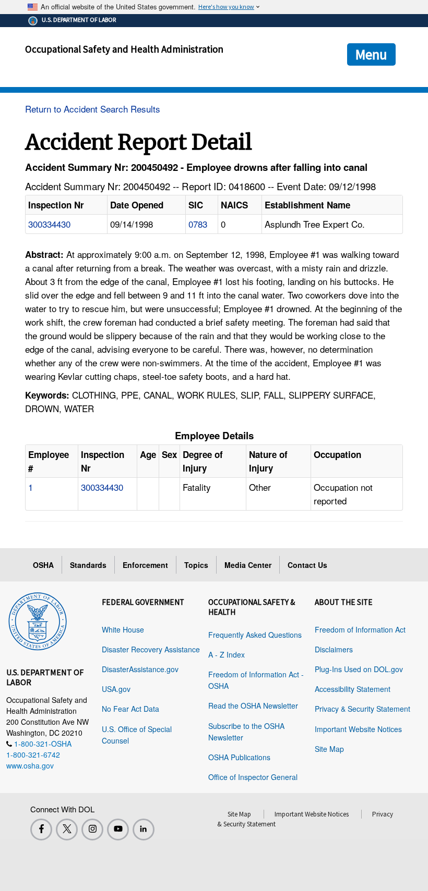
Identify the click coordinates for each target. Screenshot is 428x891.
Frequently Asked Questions (255, 634)
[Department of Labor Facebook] (41, 829)
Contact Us (307, 565)
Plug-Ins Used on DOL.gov (359, 669)
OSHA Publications (239, 757)
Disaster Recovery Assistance (151, 649)
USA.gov (116, 689)
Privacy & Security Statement (362, 708)
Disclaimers (334, 649)
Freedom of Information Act (360, 629)
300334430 (49, 223)
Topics (196, 565)
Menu (371, 54)
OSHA (43, 565)
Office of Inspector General (253, 777)
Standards (88, 565)
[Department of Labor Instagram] (92, 829)
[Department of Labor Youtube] (118, 829)
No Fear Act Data (130, 708)
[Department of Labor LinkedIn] (143, 829)
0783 (197, 223)
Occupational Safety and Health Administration (124, 49)
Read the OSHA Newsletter (253, 705)
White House (123, 629)
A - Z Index (226, 654)
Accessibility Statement (352, 689)
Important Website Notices (358, 729)
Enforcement (145, 565)
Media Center (247, 565)
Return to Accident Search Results (92, 108)
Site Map (329, 749)
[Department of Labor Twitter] (67, 829)
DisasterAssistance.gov (140, 669)
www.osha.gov (30, 765)
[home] (37, 619)
